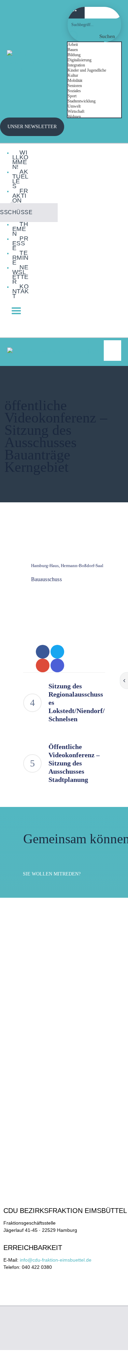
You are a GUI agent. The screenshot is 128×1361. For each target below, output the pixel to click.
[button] (112, 350)
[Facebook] (107, 324)
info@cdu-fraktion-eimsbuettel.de (55, 1260)
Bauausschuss (46, 579)
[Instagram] (92, 324)
